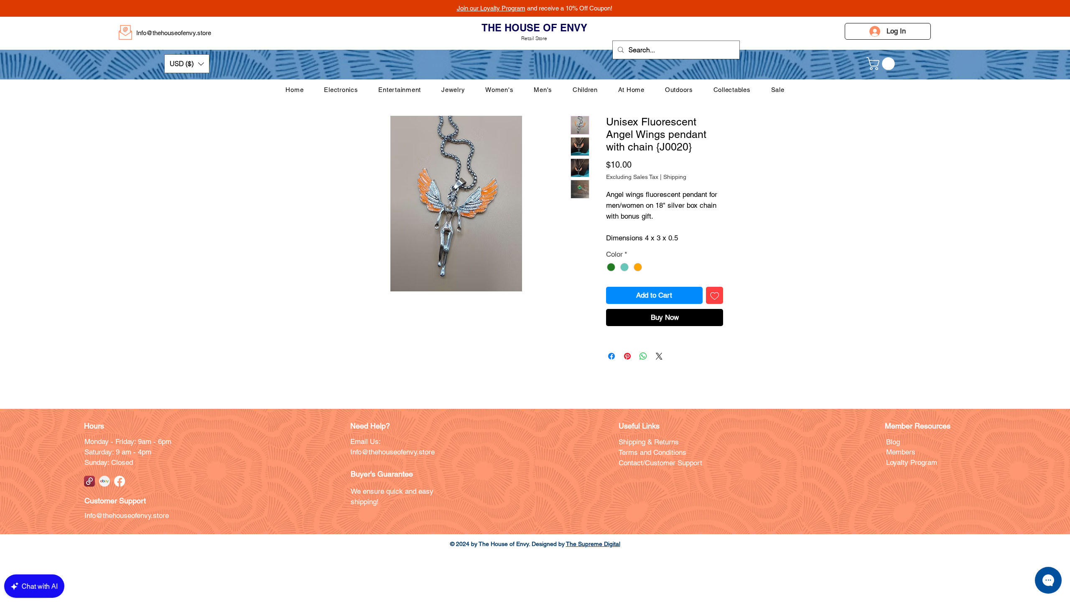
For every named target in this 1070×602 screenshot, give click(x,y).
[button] (186, 63)
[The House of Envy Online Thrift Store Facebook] (119, 481)
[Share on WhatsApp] (643, 356)
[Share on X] (659, 356)
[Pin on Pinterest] (627, 356)
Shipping (674, 176)
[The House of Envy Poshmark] (89, 481)
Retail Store (534, 38)
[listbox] (186, 63)
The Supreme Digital (593, 544)
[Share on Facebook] (611, 356)
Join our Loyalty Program (491, 8)
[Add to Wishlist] (715, 295)
